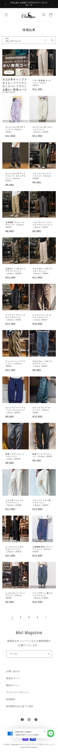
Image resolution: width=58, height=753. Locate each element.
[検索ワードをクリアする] (45, 40)
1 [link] (12, 617)
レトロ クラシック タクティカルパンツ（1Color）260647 (41, 317)
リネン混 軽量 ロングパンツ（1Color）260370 (41, 82)
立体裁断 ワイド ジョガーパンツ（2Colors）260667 (15, 224)
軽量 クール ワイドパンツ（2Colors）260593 (42, 455)
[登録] (48, 654)
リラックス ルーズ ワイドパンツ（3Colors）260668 (42, 175)
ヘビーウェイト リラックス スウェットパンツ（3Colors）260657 (42, 224)
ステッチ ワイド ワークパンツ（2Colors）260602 (41, 410)
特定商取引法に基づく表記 (19, 706)
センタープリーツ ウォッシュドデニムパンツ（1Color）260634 (15, 410)
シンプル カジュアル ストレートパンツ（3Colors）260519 (14, 549)
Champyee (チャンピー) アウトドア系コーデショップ (33, 744)
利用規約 (10, 699)
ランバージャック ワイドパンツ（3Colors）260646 (15, 363)
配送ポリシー (13, 685)
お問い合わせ (13, 671)
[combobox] (29, 40)
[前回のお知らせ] (5, 4)
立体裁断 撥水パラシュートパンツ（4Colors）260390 (42, 549)
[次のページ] (45, 617)
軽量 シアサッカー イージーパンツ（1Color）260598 (14, 456)
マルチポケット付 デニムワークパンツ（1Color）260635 (42, 363)
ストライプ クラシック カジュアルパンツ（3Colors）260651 (15, 317)
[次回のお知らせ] (52, 4)
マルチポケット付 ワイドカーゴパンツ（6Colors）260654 (42, 271)
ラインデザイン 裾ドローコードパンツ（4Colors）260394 (42, 595)
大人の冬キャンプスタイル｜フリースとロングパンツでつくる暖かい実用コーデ (14, 84)
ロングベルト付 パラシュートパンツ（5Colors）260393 (42, 129)
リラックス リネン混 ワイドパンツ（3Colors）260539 (41, 502)
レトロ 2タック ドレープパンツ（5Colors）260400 (15, 595)
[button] (6, 14)
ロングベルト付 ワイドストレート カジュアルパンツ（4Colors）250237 (15, 177)
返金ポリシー (13, 678)
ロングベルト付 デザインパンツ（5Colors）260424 (15, 129)
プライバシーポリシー (17, 692)
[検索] (52, 40)
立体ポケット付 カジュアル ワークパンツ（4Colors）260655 (15, 271)
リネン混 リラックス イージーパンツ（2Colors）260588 (14, 502)
